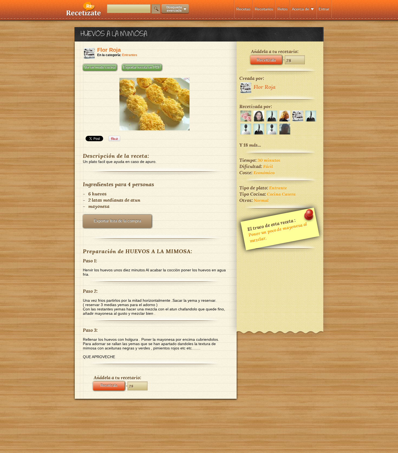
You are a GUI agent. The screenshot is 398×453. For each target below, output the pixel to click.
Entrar (324, 9)
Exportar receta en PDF (141, 67)
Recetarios (264, 9)
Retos (283, 9)
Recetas (243, 9)
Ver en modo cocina (99, 67)
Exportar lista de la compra (117, 221)
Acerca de (300, 9)
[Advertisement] (280, 286)
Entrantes (129, 55)
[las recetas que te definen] (83, 14)
